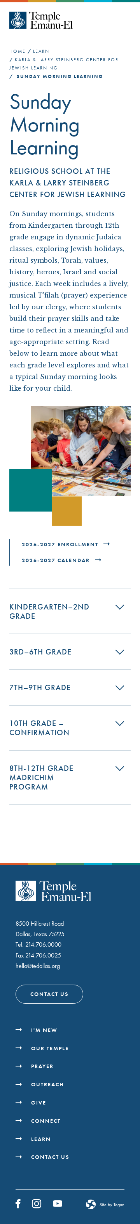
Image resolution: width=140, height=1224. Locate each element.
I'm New (44, 1030)
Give (38, 1102)
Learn (41, 51)
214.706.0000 (43, 944)
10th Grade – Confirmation (39, 728)
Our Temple (50, 1048)
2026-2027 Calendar (57, 560)
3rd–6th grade (40, 652)
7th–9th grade (40, 687)
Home (17, 51)
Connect (46, 1120)
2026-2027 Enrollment (61, 544)
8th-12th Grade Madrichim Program (41, 777)
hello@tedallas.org (38, 966)
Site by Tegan (112, 1204)
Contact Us (49, 993)
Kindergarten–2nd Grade (49, 611)
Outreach (47, 1084)
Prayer (42, 1066)
